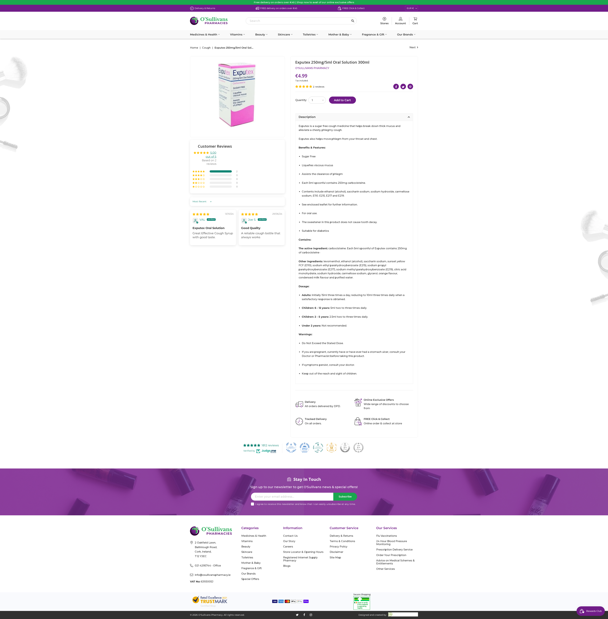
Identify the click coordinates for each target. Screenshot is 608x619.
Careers (288, 546)
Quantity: (301, 100)
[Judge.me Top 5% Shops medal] (345, 448)
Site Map (335, 557)
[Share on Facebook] (396, 86)
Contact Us (290, 535)
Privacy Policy (338, 546)
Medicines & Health (204, 34)
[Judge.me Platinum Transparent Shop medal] (318, 448)
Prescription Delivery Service (394, 549)
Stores (384, 23)
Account (400, 23)
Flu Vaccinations (386, 535)
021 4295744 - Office (208, 565)
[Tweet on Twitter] (403, 86)
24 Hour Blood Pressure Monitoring (391, 543)
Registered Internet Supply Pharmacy (300, 559)
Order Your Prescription (391, 555)
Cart (415, 23)
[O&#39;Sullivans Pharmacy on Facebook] (304, 615)
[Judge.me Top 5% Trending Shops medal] (358, 448)
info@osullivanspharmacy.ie (213, 574)
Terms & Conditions (342, 541)
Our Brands (405, 34)
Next (412, 47)
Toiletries (309, 34)
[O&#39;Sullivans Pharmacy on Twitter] (297, 615)
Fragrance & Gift (373, 34)
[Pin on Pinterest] (410, 86)
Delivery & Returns (341, 535)
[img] (201, 214)
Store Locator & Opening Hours (303, 551)
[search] (301, 20)
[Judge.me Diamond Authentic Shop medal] (291, 448)
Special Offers (250, 579)
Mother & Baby (339, 34)
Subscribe (345, 496)
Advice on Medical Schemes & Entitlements (395, 562)
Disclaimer (336, 551)
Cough (206, 48)
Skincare (284, 34)
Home (194, 48)
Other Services (385, 568)
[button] (199, 171)
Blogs (287, 565)
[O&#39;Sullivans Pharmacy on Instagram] (311, 615)
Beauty (260, 34)
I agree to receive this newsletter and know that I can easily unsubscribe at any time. (305, 504)
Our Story (289, 541)
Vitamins (236, 34)
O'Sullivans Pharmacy (312, 68)
